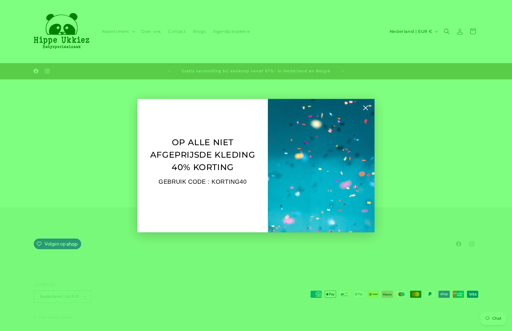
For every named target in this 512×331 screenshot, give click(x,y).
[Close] (366, 109)
